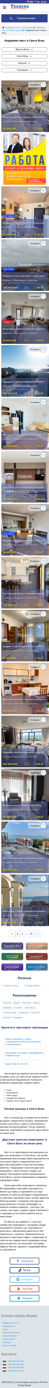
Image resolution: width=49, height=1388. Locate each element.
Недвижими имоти (11, 1323)
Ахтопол (35, 1012)
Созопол (18, 1007)
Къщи (5, 1329)
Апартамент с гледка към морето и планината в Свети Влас (25, 911)
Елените (7, 1003)
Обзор (36, 1003)
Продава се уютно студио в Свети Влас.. (22, 805)
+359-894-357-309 (15, 1371)
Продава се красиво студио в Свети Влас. (23, 117)
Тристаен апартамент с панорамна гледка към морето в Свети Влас (25, 593)
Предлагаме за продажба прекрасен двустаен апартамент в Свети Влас (25, 435)
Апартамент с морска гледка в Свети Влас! (23, 382)
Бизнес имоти (9, 1339)
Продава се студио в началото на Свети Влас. (25, 223)
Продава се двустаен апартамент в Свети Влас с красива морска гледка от (25, 541)
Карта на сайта (9, 1345)
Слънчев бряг (9, 1012)
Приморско (24, 1012)
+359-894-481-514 (15, 1364)
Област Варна (33, 986)
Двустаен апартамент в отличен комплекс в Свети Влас (25, 699)
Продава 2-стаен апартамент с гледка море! (24, 276)
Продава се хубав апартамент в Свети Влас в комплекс (25, 646)
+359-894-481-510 (15, 1361)
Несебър (26, 1003)
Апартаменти (9, 1326)
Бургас (17, 1003)
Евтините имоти (10, 1336)
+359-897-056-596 (15, 1367)
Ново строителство (11, 1332)
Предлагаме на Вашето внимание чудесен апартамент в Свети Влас (25, 329)
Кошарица (17, 1017)
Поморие (7, 1007)
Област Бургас (11, 986)
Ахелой (6, 1017)
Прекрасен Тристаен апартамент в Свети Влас (25, 488)
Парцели (7, 1342)
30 (31, 934)
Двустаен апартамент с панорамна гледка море (25, 858)
